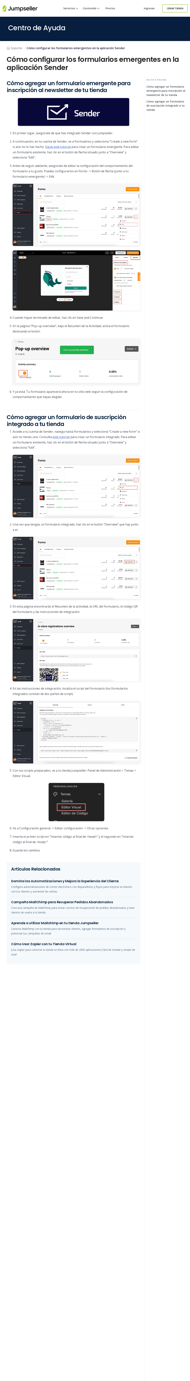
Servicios (69, 8)
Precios (110, 8)
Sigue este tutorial (58, 147)
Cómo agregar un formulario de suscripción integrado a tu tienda (165, 106)
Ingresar (149, 8)
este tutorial (61, 437)
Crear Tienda (175, 8)
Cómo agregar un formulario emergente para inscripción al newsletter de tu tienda (165, 91)
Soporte (16, 48)
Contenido (89, 8)
